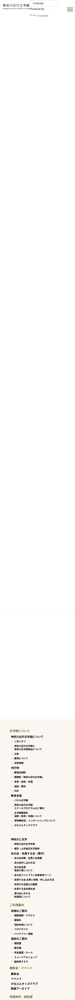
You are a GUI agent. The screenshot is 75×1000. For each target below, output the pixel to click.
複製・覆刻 (20, 786)
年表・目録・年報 (23, 781)
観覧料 (17, 919)
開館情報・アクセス (24, 915)
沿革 (16, 753)
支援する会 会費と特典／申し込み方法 (34, 879)
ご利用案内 (17, 905)
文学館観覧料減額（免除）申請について (28, 814)
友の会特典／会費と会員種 (28, 857)
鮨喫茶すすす (21, 961)
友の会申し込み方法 (24, 862)
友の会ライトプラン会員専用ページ (32, 875)
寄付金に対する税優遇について (22, 895)
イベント (16, 978)
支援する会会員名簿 (24, 888)
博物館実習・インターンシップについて (35, 820)
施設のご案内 (19, 938)
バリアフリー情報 (23, 933)
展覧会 (15, 973)
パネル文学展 (21, 800)
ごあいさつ (20, 741)
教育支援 (16, 795)
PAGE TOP (69, 966)
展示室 (17, 947)
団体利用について (23, 924)
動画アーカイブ (20, 988)
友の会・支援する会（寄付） (28, 853)
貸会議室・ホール (23, 952)
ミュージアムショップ (25, 956)
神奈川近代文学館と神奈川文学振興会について (28, 747)
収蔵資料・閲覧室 (21, 996)
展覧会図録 (20, 772)
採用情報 (18, 762)
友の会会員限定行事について (23, 868)
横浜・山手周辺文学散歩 (27, 848)
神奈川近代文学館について (27, 736)
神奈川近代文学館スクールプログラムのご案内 (29, 806)
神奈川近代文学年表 (24, 843)
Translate (42, 15)
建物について (21, 758)
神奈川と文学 (19, 839)
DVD (16, 790)
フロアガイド (21, 929)
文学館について (20, 731)
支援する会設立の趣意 (25, 884)
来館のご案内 (19, 910)
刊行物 (15, 767)
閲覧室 (17, 943)
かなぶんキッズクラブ (25, 825)
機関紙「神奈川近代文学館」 (29, 776)
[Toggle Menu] (70, 9)
